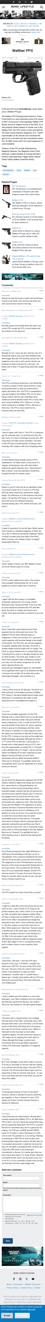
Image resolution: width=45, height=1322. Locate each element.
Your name (7, 1175)
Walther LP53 (17, 200)
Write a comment (33, 58)
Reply (41, 290)
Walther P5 (16, 228)
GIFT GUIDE (34, 26)
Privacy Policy (12, 1288)
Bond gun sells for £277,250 (23, 214)
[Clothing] (5, 18)
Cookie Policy (26, 1288)
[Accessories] (17, 18)
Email (5, 1182)
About (9, 1284)
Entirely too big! (15, 316)
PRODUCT (33, 24)
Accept (7, 1315)
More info (31, 1310)
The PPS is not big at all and (20, 423)
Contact (37, 1288)
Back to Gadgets (8, 58)
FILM (16, 24)
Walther (27, 170)
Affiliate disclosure (32, 1284)
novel (19, 170)
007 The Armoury (19, 186)
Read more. (36, 32)
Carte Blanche (8, 170)
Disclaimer (18, 1284)
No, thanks (22, 1315)
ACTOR (23, 24)
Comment (6, 1195)
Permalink (6, 295)
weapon (6, 174)
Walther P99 (17, 242)
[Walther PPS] (22, 95)
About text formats (34, 1215)
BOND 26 (23, 26)
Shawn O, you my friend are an (21, 519)
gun (34, 170)
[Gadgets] (28, 18)
